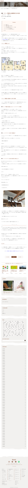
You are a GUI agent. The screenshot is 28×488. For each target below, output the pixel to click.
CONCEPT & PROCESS (4, 484)
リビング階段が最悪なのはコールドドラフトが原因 (10, 27)
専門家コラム (9, 14)
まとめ (5, 30)
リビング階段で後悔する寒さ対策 (8, 25)
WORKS (3, 470)
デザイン (9, 472)
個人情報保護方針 (23, 476)
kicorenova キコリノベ (17, 480)
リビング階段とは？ (6, 24)
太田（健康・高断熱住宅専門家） (7, 16)
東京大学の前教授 (5, 39)
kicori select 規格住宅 (4, 471)
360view (16, 484)
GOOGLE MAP (14, 466)
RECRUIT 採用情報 (23, 475)
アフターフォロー (10, 480)
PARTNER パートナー (23, 471)
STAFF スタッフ (23, 470)
